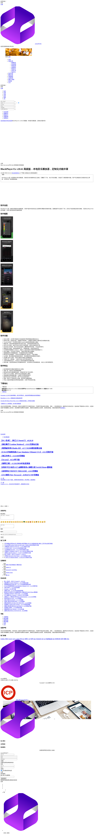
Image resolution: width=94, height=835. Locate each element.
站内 (5, 91)
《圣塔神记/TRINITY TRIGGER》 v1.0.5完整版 (19, 471)
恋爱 (42, 639)
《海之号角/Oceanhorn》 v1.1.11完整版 (13, 599)
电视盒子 (13, 68)
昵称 (2, 531)
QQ (1, 534)
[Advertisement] (47, 132)
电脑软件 (13, 62)
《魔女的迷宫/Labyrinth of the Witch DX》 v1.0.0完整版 (17, 603)
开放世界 (10, 639)
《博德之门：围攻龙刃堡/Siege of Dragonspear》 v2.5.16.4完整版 (20, 596)
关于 (9, 82)
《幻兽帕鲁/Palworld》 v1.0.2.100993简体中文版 (16, 549)
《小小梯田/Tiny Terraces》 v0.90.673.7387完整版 (20, 475)
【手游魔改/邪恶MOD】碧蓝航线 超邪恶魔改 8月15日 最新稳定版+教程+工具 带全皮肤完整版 (28, 543)
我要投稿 (6, 620)
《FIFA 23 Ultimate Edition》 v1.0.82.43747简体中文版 (18, 557)
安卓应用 (13, 64)
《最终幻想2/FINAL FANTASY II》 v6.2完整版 (15, 610)
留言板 (10, 81)
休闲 (62, 639)
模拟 (6, 639)
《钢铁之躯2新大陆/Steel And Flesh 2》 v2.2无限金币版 (17, 606)
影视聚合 (3, 639)
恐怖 (21, 639)
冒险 (26, 639)
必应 (5, 95)
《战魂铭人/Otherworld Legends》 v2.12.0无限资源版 (17, 604)
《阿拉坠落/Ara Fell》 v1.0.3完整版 (12, 598)
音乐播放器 (6, 437)
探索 (53, 639)
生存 (45, 639)
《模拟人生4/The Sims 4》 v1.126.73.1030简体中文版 (17, 552)
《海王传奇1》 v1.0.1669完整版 (13, 456)
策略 (65, 639)
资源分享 (10, 61)
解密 (18, 639)
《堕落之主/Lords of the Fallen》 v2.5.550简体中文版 (17, 556)
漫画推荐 (10, 76)
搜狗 (5, 97)
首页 (9, 59)
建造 (35, 639)
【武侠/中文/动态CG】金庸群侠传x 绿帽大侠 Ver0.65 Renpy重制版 (26, 467)
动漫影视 (10, 77)
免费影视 (6, 116)
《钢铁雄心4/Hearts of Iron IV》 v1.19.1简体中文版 (17, 546)
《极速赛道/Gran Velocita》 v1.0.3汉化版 (14, 609)
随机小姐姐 (11, 79)
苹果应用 (13, 65)
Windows (13, 71)
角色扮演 (49, 639)
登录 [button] (2, 2)
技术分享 (10, 73)
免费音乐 (6, 118)
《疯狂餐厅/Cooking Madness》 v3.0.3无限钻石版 (20, 444)
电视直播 (38, 639)
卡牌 (29, 639)
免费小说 (15, 639)
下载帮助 (6, 616)
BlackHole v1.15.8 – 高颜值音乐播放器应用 (11, 398)
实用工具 (13, 70)
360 (4, 98)
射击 (68, 639)
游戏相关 (13, 67)
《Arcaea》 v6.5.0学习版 (10, 460)
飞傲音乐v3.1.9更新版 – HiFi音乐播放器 (11, 403)
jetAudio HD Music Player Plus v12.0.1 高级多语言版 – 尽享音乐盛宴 (18, 400)
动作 (31, 639)
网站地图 (6, 621)
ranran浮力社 (38, 43)
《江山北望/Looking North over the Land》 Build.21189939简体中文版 (21, 545)
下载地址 (4, 391)
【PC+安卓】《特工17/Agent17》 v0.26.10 (17, 440)
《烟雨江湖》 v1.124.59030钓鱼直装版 (15, 463)
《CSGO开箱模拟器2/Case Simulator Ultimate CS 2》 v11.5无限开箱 (27, 452)
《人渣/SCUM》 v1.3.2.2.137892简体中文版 (15, 548)
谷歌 (5, 94)
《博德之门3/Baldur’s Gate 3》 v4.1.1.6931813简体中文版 (18, 551)
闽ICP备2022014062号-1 (22, 699)
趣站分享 (10, 74)
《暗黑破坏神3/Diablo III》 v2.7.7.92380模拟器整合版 (21, 448)
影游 (23, 639)
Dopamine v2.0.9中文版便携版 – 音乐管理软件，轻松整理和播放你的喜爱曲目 (20, 395)
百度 (5, 92)
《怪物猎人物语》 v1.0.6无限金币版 (13, 607)
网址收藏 (6, 618)
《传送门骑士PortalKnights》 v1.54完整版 (14, 601)
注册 (2, 4)
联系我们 (63, 407)
